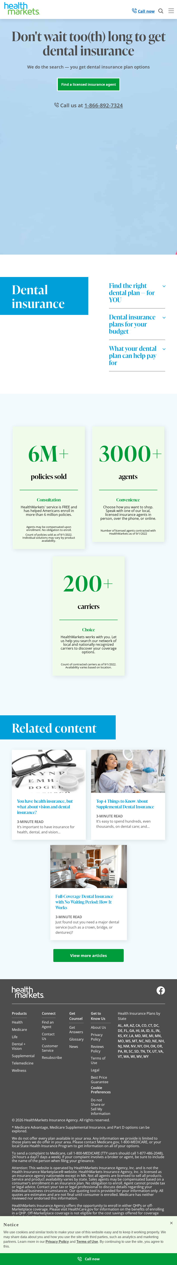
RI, (126, 1051)
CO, (144, 1025)
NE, (155, 1041)
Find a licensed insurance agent (88, 84)
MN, (158, 1035)
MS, (128, 1041)
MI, (151, 1035)
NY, (140, 1046)
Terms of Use (87, 1241)
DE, (120, 1030)
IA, (143, 1030)
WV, (139, 1056)
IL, (153, 1030)
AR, (126, 1025)
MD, (138, 1035)
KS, (120, 1035)
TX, (149, 1051)
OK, (153, 1046)
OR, (160, 1046)
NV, (134, 1046)
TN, (143, 1051)
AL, (120, 1025)
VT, (120, 1056)
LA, (131, 1035)
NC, (142, 1041)
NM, (126, 1046)
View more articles (88, 955)
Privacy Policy (57, 1241)
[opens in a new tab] (160, 993)
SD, (137, 1051)
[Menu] (171, 11)
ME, (145, 1035)
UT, (155, 1051)
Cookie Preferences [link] (101, 1090)
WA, (126, 1056)
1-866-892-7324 (103, 105)
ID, (148, 1030)
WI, (133, 1056)
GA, (132, 1030)
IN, (158, 1030)
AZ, (132, 1025)
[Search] (161, 11)
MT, (135, 1041)
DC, (156, 1025)
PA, (120, 1051)
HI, (138, 1030)
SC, (131, 1051)
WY (146, 1056)
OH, (147, 1046)
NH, (161, 1041)
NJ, (120, 1046)
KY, (125, 1035)
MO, (121, 1041)
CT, (150, 1025)
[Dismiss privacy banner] (171, 1223)
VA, (161, 1051)
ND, (148, 1041)
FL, (126, 1030)
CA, (138, 1025)
